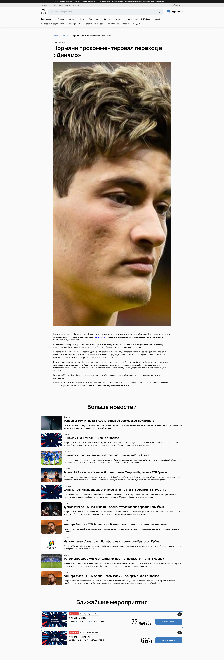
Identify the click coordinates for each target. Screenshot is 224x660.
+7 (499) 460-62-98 (176, 5)
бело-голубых (101, 337)
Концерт (72, 19)
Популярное (94, 19)
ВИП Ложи (145, 19)
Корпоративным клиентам (126, 19)
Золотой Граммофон (94, 23)
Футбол (107, 19)
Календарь (46, 19)
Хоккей (157, 19)
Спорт (82, 19)
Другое (61, 19)
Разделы (137, 23)
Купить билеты (168, 621)
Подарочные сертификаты (53, 23)
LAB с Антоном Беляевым (118, 23)
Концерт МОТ (75, 23)
